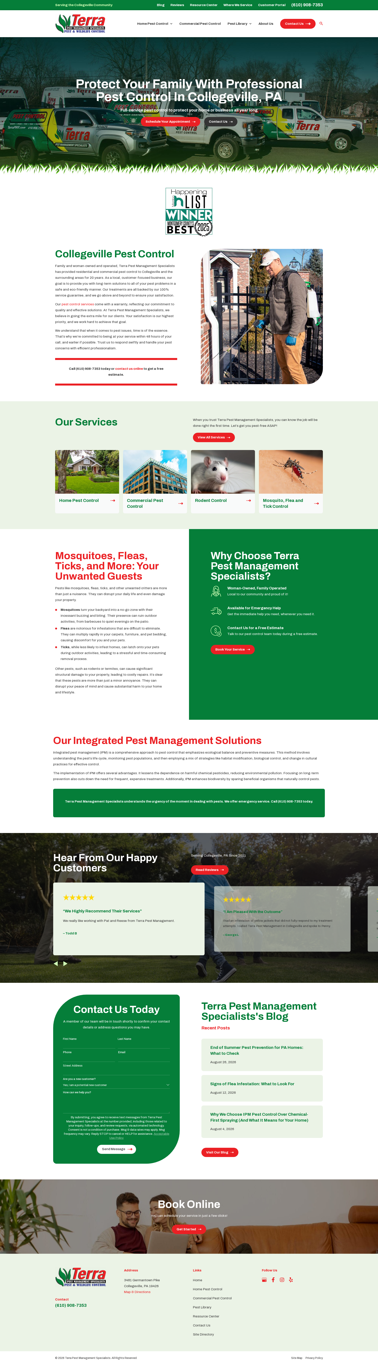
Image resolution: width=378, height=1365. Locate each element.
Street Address (72, 1065)
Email (121, 1052)
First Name (70, 1038)
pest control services (78, 304)
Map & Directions (137, 1292)
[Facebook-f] (273, 1279)
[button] (55, 963)
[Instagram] (282, 1279)
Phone (67, 1052)
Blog (161, 5)
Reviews (177, 5)
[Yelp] (290, 1279)
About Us (265, 24)
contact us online (129, 369)
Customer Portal (271, 5)
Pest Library (237, 24)
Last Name (124, 1038)
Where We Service (237, 5)
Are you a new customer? (79, 1079)
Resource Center (204, 5)
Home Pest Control (152, 24)
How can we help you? (77, 1092)
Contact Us (294, 24)
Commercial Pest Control (200, 24)
